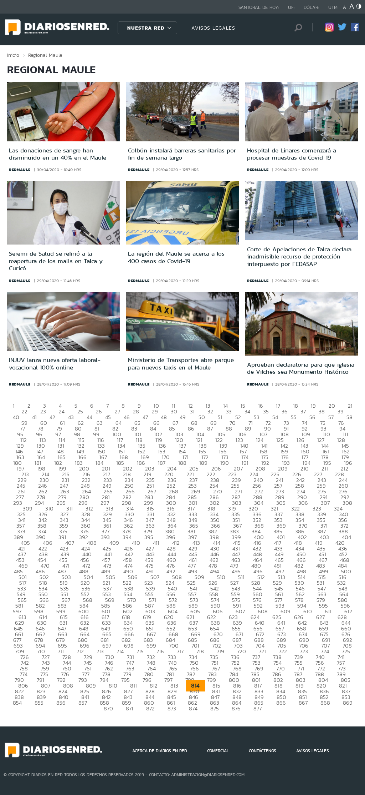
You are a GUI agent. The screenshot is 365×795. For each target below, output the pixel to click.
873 (172, 708)
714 (120, 651)
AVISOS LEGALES (213, 27)
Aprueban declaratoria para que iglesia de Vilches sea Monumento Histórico (300, 368)
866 (281, 702)
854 (17, 702)
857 (82, 702)
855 (39, 702)
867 (303, 702)
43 (71, 417)
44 (89, 417)
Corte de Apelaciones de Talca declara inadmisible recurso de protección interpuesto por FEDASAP (299, 256)
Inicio (13, 54)
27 (117, 411)
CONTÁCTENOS (262, 751)
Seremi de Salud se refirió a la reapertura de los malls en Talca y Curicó (56, 260)
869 (348, 702)
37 (303, 411)
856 (61, 702)
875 (214, 708)
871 (129, 708)
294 (39, 503)
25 (80, 411)
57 (331, 417)
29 (155, 411)
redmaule (20, 169)
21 (350, 405)
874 (193, 708)
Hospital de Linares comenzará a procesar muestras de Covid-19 (291, 154)
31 (192, 411)
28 (136, 411)
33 (229, 411)
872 (150, 708)
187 (161, 463)
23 (43, 411)
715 (140, 651)
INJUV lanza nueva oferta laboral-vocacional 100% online (55, 363)
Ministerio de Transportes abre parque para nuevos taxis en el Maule (181, 363)
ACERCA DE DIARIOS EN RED (159, 751)
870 (108, 708)
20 (332, 405)
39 (341, 411)
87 (210, 428)
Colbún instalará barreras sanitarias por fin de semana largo (182, 154)
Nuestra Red (145, 28)
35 (266, 411)
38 (322, 411)
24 (62, 411)
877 (257, 708)
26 (99, 411)
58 (349, 417)
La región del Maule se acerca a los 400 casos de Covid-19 (176, 257)
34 (247, 411)
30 (174, 411)
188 (182, 463)
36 (285, 411)
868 (325, 702)
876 (236, 708)
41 (34, 417)
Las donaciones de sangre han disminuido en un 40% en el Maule (57, 154)
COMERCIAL (218, 751)
